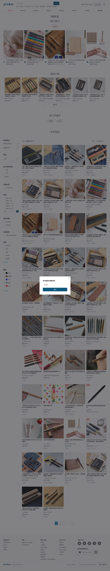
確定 (55, 289)
